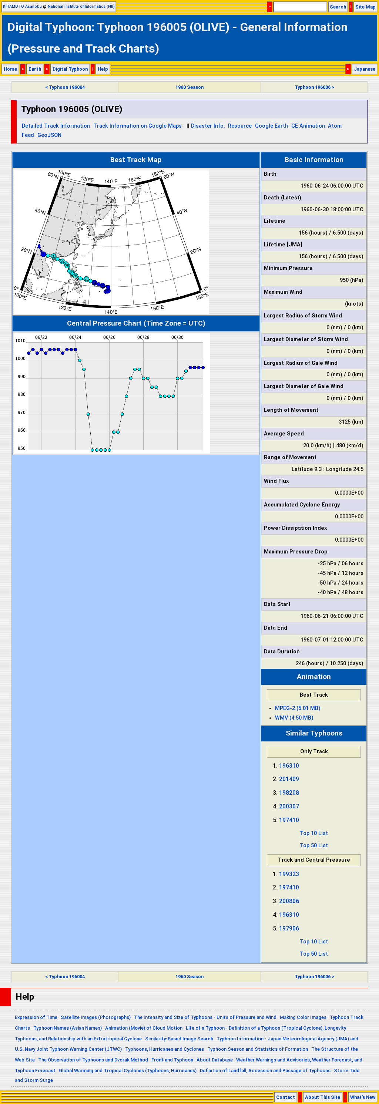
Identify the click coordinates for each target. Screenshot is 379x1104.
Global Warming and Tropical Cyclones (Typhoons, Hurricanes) (128, 1070)
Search (338, 7)
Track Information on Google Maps (137, 126)
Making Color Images (303, 1017)
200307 (289, 806)
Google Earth (271, 126)
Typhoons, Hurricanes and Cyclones (164, 1049)
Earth (34, 69)
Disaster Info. (208, 126)
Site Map (365, 7)
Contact (285, 1097)
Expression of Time (36, 1017)
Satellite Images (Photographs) (96, 1017)
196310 (289, 765)
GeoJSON (49, 135)
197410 (289, 820)
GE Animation (308, 126)
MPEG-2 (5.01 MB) (298, 708)
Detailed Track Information (56, 126)
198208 (289, 792)
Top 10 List (314, 833)
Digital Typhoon (70, 69)
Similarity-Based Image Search (179, 1038)
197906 (289, 928)
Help (103, 69)
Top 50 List (314, 845)
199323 (289, 874)
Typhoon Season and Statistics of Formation (257, 1049)
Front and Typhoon (172, 1060)
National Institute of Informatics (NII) (81, 6)
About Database (215, 1060)
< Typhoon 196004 (65, 87)
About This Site (322, 1097)
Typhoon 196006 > (314, 87)
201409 (289, 778)
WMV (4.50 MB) (294, 718)
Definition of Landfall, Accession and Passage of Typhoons (265, 1070)
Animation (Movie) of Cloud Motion (143, 1028)
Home (10, 69)
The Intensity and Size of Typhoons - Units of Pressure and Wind (205, 1017)
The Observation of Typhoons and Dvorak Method (93, 1060)
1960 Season (189, 87)
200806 (289, 901)
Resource (240, 126)
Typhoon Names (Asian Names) (67, 1028)
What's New (362, 1097)
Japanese (364, 69)
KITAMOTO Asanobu (22, 6)
